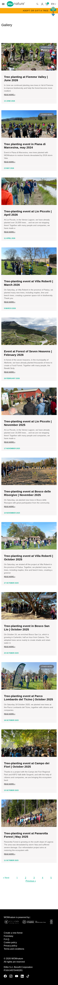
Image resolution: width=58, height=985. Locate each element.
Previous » (31, 881)
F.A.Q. (7, 939)
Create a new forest (13, 933)
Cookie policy (10, 942)
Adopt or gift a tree (36, 11)
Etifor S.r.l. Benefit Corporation (18, 967)
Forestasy (8, 936)
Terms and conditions (14, 949)
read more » (9, 95)
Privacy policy (10, 946)
